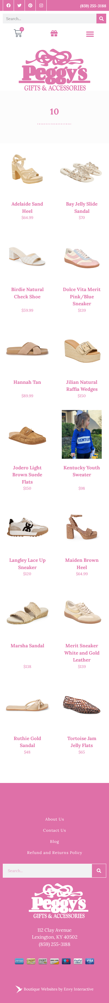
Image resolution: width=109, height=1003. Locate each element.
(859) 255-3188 (54, 944)
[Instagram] (41, 5)
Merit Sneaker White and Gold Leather (81, 653)
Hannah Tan (27, 382)
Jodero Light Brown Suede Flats (27, 475)
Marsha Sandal (27, 646)
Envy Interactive (79, 988)
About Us (54, 819)
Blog (54, 841)
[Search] (101, 18)
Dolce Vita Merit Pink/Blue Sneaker (82, 296)
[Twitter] (19, 5)
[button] (90, 34)
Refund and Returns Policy (54, 852)
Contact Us (54, 830)
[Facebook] (8, 5)
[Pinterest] (30, 5)
